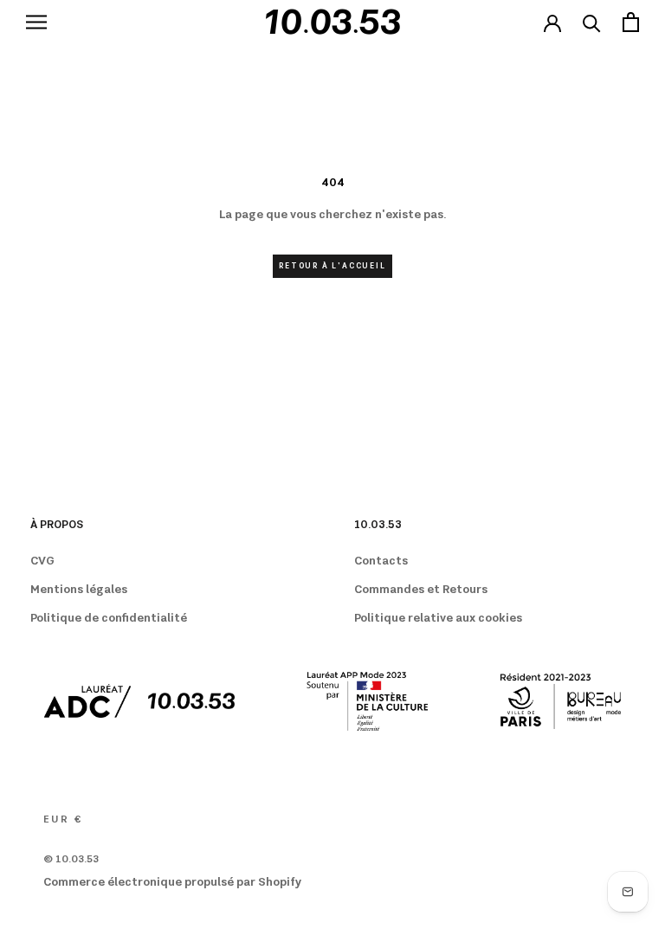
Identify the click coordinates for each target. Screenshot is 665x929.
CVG (42, 561)
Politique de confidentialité (108, 618)
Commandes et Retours (420, 590)
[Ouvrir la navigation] (36, 22)
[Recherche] (592, 22)
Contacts (381, 561)
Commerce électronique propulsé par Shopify (172, 882)
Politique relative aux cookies (438, 618)
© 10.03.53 (71, 860)
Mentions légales (78, 590)
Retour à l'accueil (332, 266)
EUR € (62, 820)
